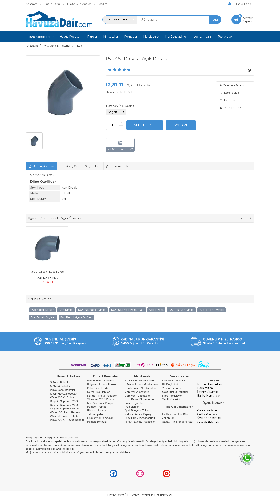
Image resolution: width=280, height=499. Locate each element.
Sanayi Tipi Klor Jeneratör (177, 421)
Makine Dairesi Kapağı (138, 414)
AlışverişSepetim (248, 19)
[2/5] (112, 69)
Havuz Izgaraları (134, 403)
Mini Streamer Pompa (100, 403)
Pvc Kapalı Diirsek (42, 310)
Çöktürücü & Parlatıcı (175, 391)
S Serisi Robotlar (60, 382)
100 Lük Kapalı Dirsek (92, 310)
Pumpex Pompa (96, 406)
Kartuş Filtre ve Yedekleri (102, 395)
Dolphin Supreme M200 (64, 404)
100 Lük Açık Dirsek (181, 310)
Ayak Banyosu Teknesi (137, 410)
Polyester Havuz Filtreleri (102, 384)
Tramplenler (131, 406)
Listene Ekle (231, 92)
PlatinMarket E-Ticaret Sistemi (128, 495)
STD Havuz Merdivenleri (139, 380)
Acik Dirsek (156, 310)
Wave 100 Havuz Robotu (65, 412)
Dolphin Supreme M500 (64, 401)
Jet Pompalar (95, 414)
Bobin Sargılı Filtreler (100, 387)
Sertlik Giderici (171, 399)
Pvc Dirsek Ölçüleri (43, 317)
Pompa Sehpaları (97, 421)
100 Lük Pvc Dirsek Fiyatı (127, 310)
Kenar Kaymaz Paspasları (140, 421)
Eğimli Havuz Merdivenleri (140, 387)
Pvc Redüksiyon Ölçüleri (76, 317)
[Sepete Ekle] (144, 125)
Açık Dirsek (66, 310)
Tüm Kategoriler (39, 36)
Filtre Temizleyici (172, 395)
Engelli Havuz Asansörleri (139, 417)
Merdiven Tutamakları (137, 395)
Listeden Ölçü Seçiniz (120, 106)
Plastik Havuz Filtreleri (100, 380)
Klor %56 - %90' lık (173, 380)
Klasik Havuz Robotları (63, 393)
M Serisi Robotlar (60, 386)
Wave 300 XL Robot (62, 397)
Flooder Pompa (96, 410)
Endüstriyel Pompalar (100, 417)
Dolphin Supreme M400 (64, 408)
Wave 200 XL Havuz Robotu (67, 419)
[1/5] (110, 69)
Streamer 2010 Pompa (101, 399)
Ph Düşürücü (170, 384)
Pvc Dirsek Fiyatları (211, 310)
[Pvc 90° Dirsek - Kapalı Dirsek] (47, 248)
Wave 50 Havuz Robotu (64, 415)
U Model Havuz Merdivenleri (141, 384)
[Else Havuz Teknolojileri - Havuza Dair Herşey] (59, 27)
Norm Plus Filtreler (98, 391)
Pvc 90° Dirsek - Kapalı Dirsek (47, 271)
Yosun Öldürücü (172, 387)
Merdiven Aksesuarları (137, 391)
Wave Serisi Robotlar (62, 389)
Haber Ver (230, 100)
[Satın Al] (181, 125)
